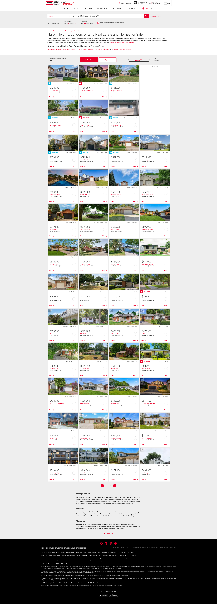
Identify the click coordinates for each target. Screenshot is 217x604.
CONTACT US (116, 547)
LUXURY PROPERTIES (134, 547)
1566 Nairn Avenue (115, 299)
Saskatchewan (76, 552)
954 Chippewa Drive (85, 438)
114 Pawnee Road (84, 299)
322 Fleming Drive (146, 473)
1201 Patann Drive (115, 333)
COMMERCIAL (143, 547)
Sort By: (156, 58)
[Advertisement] (155, 94)
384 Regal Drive (115, 403)
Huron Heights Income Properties (121, 49)
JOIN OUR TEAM (117, 8)
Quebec (53, 552)
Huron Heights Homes (54, 49)
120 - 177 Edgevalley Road (86, 90)
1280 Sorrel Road (115, 264)
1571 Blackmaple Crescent (148, 403)
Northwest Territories (105, 552)
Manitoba (70, 552)
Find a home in (44, 552)
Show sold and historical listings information (110, 23)
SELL (75, 8)
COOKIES (166, 547)
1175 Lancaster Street (147, 333)
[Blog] (167, 3)
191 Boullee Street (54, 333)
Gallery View (89, 60)
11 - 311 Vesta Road (116, 125)
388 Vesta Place (53, 438)
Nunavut (133, 552)
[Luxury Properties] (140, 3)
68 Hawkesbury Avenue (147, 229)
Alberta (57, 552)
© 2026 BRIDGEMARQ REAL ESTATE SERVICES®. (56, 548)
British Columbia (63, 552)
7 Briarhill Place (84, 333)
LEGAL (157, 547)
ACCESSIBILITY (172, 547)
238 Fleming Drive (54, 264)
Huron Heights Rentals (103, 49)
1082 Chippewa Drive (55, 194)
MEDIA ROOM (123, 547)
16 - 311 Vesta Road (85, 229)
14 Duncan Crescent (116, 438)
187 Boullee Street (84, 473)
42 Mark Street (114, 368)
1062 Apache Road (146, 368)
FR (151, 8)
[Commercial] (155, 3)
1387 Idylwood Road (85, 160)
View (73, 97)
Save (50, 97)
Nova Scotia (113, 552)
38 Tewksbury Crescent (55, 125)
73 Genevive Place (54, 368)
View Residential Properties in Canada (49, 563)
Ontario (49, 552)
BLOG (128, 547)
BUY (65, 8)
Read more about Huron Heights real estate (122, 42)
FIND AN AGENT (88, 8)
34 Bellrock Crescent (116, 194)
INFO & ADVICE (101, 8)
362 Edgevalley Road (55, 90)
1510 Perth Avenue (84, 125)
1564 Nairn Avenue (146, 299)
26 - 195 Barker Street (116, 473)
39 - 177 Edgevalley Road (56, 473)
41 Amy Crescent (84, 368)
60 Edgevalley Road (85, 403)
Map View (108, 60)
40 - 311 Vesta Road (147, 438)
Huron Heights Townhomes (86, 49)
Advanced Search (156, 16)
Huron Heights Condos (69, 49)
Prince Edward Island (121, 552)
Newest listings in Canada (63, 563)
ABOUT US (132, 8)
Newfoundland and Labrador (94, 552)
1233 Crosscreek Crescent (56, 160)
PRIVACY (161, 547)
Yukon (128, 552)
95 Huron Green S (115, 229)
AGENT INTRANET (151, 547)
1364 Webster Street (116, 160)
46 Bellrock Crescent (55, 299)
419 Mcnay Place (54, 229)
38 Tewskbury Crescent (116, 90)
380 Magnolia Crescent (147, 264)
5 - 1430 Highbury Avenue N (148, 160)
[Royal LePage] (60, 3)
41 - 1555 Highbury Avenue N (57, 403)
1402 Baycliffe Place (85, 194)
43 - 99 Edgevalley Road (147, 194)
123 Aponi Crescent (85, 264)
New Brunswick (83, 552)
